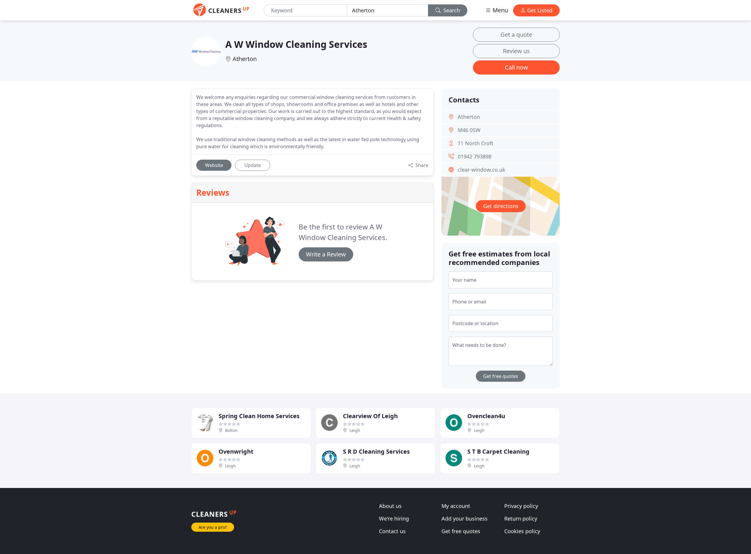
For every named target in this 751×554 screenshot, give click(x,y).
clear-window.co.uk (481, 169)
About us (390, 505)
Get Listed (539, 10)
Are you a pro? (213, 527)
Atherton (245, 59)
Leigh (354, 430)
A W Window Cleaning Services (296, 44)
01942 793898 (474, 156)
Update (252, 165)
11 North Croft (475, 143)
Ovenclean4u (486, 416)
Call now (516, 67)
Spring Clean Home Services (259, 416)
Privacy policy (521, 505)
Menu (499, 10)
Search (451, 10)
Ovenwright (236, 451)
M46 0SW (469, 130)
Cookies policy (522, 531)
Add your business (465, 518)
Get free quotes (500, 376)
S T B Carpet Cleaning (498, 451)
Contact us (392, 531)
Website (214, 165)
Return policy (520, 518)
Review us (516, 51)
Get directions (500, 206)
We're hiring (394, 518)
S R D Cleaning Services (376, 451)
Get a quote (516, 34)
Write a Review (326, 254)
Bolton (231, 430)
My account (456, 505)
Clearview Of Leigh (370, 416)
